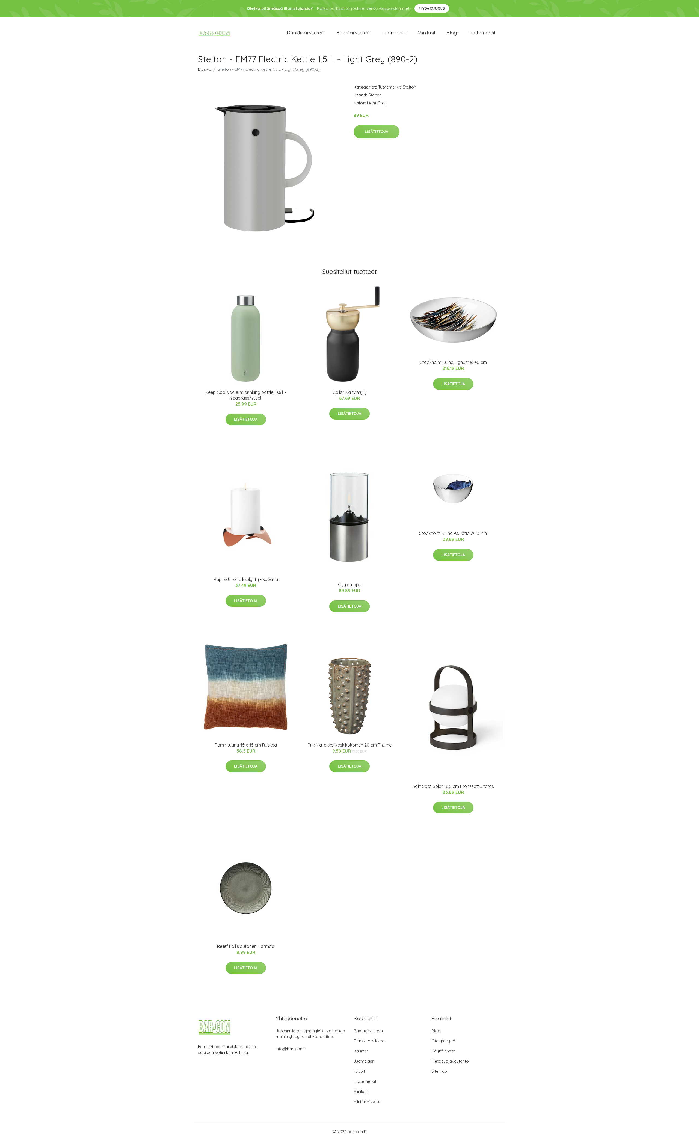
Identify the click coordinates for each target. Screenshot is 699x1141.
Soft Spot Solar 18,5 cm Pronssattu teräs (453, 786)
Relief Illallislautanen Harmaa (245, 946)
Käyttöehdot (443, 1051)
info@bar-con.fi (291, 1048)
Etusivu (204, 69)
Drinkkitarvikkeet (306, 33)
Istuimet (361, 1051)
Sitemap (439, 1071)
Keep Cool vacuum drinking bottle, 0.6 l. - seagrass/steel (245, 395)
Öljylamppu (349, 584)
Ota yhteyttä (443, 1040)
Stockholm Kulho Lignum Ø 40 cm (453, 362)
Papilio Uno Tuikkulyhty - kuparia (246, 579)
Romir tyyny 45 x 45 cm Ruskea (246, 745)
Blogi (452, 33)
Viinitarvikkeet (367, 1101)
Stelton (409, 87)
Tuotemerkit (482, 33)
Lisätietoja (376, 131)
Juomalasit (394, 33)
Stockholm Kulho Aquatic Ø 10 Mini (453, 533)
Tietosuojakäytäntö (450, 1061)
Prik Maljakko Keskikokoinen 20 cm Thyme (350, 745)
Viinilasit (427, 33)
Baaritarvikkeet (353, 33)
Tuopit (359, 1071)
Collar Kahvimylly (350, 392)
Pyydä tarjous (432, 8)
